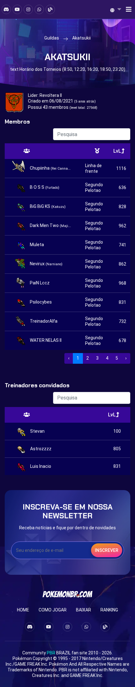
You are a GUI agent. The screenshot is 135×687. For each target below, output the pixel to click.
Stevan (37, 431)
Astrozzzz (40, 448)
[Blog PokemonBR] (50, 9)
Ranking (109, 609)
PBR (51, 652)
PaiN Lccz (40, 282)
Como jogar (53, 609)
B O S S (44, 187)
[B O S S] (22, 187)
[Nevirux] (22, 264)
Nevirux (46, 263)
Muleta (37, 244)
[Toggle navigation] (127, 9)
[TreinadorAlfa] (22, 321)
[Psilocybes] (22, 302)
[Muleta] (22, 245)
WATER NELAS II (46, 340)
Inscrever (106, 550)
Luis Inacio (40, 466)
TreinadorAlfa (43, 321)
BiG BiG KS (48, 206)
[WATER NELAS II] (22, 340)
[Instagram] (28, 9)
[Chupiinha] (22, 168)
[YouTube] (17, 9)
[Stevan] (22, 431)
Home (23, 609)
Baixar (83, 609)
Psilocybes (41, 301)
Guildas (51, 37)
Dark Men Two (51, 225)
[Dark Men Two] (22, 225)
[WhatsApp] (39, 9)
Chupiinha (51, 168)
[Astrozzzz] (22, 449)
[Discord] (6, 9)
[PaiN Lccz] (22, 283)
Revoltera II (51, 95)
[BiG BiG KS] (22, 206)
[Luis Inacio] (22, 466)
